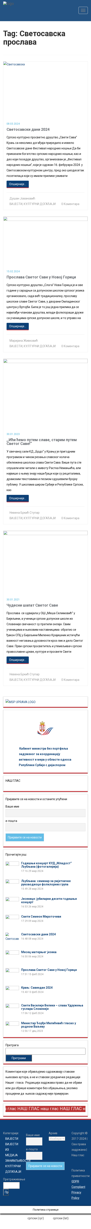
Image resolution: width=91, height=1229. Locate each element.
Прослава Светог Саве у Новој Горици (41, 277)
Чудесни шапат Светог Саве (32, 605)
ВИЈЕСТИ (16, 204)
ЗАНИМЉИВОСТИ (17, 1160)
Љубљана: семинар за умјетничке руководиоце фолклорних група (46, 882)
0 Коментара (70, 204)
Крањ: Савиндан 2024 (36, 987)
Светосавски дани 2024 (28, 129)
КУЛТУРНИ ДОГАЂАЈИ (40, 204)
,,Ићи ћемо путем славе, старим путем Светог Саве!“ (42, 442)
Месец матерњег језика (39, 952)
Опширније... (17, 184)
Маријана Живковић (24, 340)
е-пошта (11, 821)
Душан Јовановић (22, 198)
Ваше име (12, 806)
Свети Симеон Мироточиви (41, 916)
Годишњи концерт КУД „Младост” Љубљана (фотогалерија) (46, 865)
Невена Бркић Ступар (25, 512)
